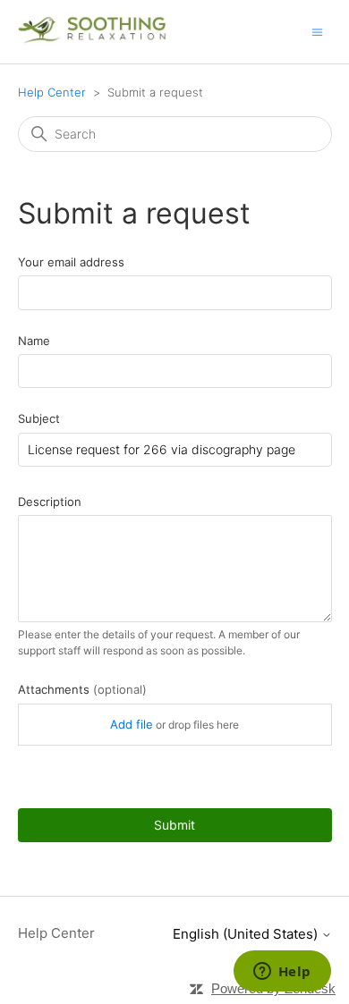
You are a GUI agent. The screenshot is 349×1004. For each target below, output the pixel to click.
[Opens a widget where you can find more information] (282, 972)
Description (49, 501)
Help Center (52, 92)
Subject (39, 418)
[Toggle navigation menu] (317, 30)
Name (34, 340)
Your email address (71, 262)
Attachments (82, 689)
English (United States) (247, 933)
